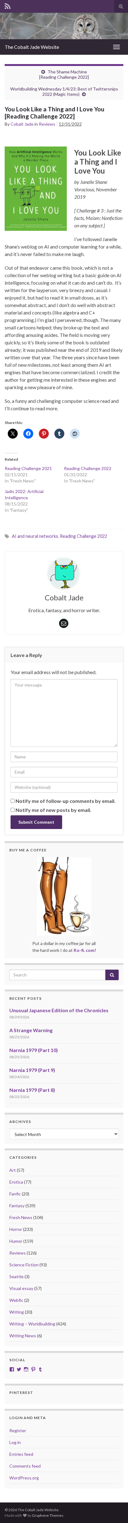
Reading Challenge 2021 (28, 468)
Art (12, 1170)
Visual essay (21, 1288)
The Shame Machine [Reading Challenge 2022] (64, 74)
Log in (15, 1442)
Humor (15, 1241)
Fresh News (20, 1217)
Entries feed (21, 1454)
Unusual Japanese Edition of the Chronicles (58, 1010)
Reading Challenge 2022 (87, 468)
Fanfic (15, 1193)
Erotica (16, 1182)
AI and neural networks (35, 536)
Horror (15, 1229)
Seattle (16, 1276)
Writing (16, 1312)
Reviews (47, 124)
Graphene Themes (47, 1515)
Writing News (22, 1335)
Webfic (16, 1300)
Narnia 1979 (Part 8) (32, 1090)
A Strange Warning (31, 1030)
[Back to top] (114, 1509)
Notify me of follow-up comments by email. (66, 801)
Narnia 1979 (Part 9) (32, 1070)
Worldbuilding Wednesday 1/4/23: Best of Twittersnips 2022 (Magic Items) (64, 91)
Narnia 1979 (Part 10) (33, 1050)
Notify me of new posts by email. (53, 810)
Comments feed (25, 1466)
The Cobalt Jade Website (32, 47)
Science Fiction (24, 1264)
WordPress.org (24, 1477)
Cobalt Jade (22, 124)
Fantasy (17, 1205)
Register (17, 1430)
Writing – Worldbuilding (32, 1323)
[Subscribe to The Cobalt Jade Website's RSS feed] (8, 5)
